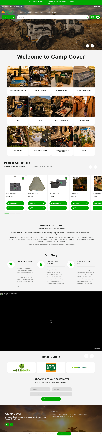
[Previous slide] (87, 45)
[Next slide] (92, 45)
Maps (84, 150)
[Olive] (23, 180)
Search (54, 414)
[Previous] (90, 167)
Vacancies (70, 416)
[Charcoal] (23, 177)
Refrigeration (18, 150)
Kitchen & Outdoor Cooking (62, 120)
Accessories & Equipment (18, 90)
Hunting (40, 120)
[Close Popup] (100, 434)
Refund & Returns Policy (69, 414)
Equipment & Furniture (84, 90)
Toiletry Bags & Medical (40, 150)
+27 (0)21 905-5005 (18, 6)
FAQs (59, 414)
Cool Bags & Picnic (62, 90)
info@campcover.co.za (7, 6)
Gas (18, 120)
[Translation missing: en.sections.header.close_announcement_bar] (100, 2)
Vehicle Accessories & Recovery (62, 151)
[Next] (95, 167)
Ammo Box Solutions (40, 90)
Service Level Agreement (58, 416)
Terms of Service (83, 414)
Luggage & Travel (84, 120)
